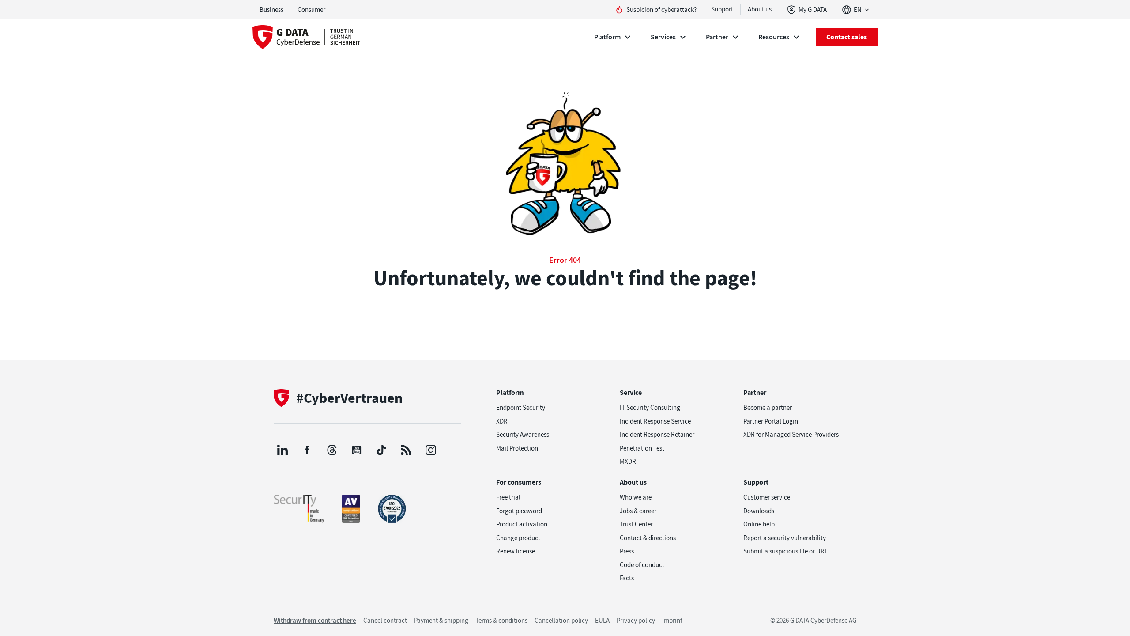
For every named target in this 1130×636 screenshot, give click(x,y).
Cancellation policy (561, 620)
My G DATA (813, 9)
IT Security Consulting (650, 407)
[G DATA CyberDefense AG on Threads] (332, 450)
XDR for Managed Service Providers (791, 434)
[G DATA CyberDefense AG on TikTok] (381, 450)
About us (760, 9)
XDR (502, 421)
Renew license (515, 551)
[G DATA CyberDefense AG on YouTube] (356, 450)
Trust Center (636, 524)
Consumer (311, 9)
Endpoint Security (520, 407)
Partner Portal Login (770, 421)
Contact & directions (648, 538)
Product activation (521, 524)
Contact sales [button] (846, 37)
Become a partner (767, 407)
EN (858, 9)
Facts (627, 578)
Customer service (766, 497)
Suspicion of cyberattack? (661, 9)
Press (627, 551)
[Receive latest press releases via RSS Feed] (406, 450)
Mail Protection (517, 448)
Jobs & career (638, 511)
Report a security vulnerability (784, 538)
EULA (602, 620)
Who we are (636, 497)
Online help (759, 524)
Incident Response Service (655, 421)
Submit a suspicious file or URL (785, 551)
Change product (518, 538)
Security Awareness (522, 434)
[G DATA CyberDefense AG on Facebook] (307, 450)
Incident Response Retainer (657, 434)
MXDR (628, 461)
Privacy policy (636, 620)
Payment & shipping (441, 620)
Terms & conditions (501, 620)
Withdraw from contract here (315, 620)
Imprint (672, 620)
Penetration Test (642, 448)
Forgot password (519, 511)
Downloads (758, 511)
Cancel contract (385, 620)
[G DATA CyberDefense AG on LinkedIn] (282, 450)
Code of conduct (642, 564)
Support (722, 9)
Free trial (508, 497)
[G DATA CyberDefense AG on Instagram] (431, 450)
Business (271, 9)
